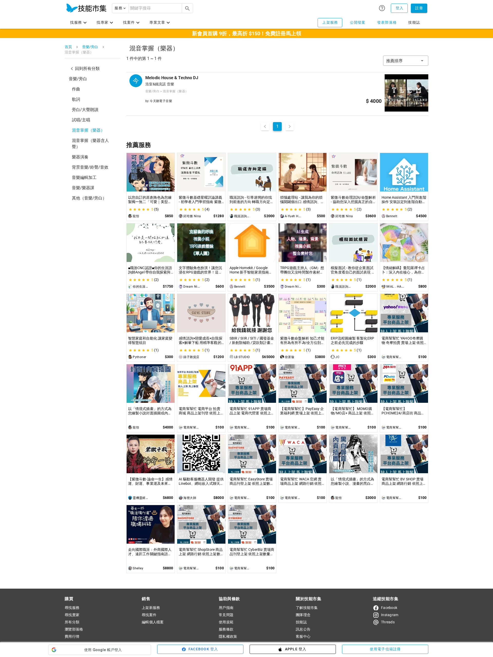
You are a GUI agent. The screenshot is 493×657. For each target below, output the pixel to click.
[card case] (86, 8)
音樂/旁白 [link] (78, 78)
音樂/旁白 (90, 47)
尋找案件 (149, 615)
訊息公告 (303, 629)
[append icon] (187, 8)
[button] (120, 8)
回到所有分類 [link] (87, 68)
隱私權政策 (228, 636)
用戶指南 (226, 608)
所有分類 (72, 622)
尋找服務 (72, 608)
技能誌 (301, 622)
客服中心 (303, 636)
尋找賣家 (72, 615)
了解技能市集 (307, 608)
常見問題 (226, 615)
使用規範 (226, 622)
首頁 (68, 47)
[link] (92, 89)
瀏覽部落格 (74, 629)
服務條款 (226, 629)
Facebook (389, 608)
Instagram (389, 615)
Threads (388, 622)
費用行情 (72, 636)
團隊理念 (303, 615)
